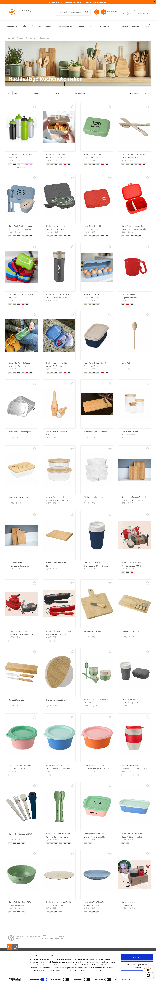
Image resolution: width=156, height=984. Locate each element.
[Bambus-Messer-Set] (21, 672)
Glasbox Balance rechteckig (19, 497)
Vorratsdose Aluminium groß (20, 431)
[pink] (27, 164)
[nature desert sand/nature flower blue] (127, 775)
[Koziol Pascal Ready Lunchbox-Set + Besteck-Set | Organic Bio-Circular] (59, 198)
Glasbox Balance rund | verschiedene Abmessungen (57, 498)
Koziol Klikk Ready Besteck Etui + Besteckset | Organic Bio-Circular (21, 364)
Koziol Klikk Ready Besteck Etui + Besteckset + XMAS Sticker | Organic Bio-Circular (58, 634)
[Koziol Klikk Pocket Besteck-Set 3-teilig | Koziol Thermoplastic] (59, 806)
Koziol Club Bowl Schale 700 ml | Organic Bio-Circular (21, 903)
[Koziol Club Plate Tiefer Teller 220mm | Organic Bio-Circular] (96, 874)
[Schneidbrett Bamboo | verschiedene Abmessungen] (21, 535)
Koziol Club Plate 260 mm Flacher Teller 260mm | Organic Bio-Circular (59, 905)
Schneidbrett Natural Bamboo (95, 431)
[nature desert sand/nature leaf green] (132, 775)
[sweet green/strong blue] (85, 775)
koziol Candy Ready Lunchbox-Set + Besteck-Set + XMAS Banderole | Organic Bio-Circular (134, 565)
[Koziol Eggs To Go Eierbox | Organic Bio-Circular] (96, 267)
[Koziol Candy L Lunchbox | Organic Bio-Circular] (96, 127)
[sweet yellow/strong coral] (52, 775)
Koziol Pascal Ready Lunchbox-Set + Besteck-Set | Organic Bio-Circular (58, 229)
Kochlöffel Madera (129, 363)
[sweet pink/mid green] (10, 775)
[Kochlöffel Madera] (134, 335)
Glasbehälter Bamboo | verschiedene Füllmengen (131, 433)
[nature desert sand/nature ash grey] (123, 775)
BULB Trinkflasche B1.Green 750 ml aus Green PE (21, 156)
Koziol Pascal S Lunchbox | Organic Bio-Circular (56, 156)
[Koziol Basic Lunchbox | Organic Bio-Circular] (21, 267)
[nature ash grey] (56, 164)
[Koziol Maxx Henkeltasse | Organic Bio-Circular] (134, 267)
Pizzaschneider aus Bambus (56, 700)
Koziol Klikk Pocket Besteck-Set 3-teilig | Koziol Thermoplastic (58, 835)
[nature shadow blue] (69, 164)
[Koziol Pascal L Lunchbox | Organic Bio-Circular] (96, 198)
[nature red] (65, 164)
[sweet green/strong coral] (14, 775)
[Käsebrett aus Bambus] (96, 603)
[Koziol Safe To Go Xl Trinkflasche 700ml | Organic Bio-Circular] (59, 267)
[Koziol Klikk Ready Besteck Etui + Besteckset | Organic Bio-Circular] (21, 335)
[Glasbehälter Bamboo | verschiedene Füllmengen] (134, 404)
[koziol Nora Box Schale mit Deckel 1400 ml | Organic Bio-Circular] (134, 806)
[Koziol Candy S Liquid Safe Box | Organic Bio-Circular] (96, 335)
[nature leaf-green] (52, 164)
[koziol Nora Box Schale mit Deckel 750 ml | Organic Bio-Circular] (96, 806)
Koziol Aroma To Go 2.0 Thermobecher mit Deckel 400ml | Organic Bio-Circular (134, 768)
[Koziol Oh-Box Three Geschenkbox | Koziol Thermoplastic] (134, 672)
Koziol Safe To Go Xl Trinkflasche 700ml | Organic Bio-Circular (58, 296)
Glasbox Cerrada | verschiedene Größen (96, 498)
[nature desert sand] (48, 164)
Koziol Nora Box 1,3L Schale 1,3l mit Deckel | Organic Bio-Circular (96, 767)
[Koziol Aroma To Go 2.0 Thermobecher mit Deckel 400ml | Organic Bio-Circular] (134, 737)
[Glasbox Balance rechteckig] (21, 469)
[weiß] (10, 164)
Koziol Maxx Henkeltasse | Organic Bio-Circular (131, 296)
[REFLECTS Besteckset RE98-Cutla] (21, 806)
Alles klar (137, 957)
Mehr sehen (21, 167)
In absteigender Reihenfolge (149, 93)
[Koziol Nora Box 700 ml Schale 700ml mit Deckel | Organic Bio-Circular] (59, 737)
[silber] (18, 164)
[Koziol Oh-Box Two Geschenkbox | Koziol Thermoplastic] (96, 672)
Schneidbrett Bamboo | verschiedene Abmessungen (19, 564)
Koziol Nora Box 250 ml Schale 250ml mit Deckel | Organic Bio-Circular (21, 768)
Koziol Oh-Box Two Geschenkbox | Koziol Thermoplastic (96, 701)
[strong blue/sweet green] (48, 775)
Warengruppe (80, 93)
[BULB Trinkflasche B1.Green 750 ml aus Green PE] (21, 127)
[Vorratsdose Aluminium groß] (21, 404)
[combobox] (73, 12)
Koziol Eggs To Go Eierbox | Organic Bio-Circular (94, 296)
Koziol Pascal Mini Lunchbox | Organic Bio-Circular (57, 364)
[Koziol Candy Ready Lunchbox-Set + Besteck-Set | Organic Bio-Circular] (21, 198)
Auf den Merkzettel (34, 106)
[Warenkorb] (145, 26)
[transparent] (23, 164)
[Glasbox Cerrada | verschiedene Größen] (96, 469)
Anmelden (135, 26)
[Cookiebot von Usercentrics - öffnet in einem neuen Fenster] (15, 979)
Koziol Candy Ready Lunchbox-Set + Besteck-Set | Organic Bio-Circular (20, 229)
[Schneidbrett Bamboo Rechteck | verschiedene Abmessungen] (134, 469)
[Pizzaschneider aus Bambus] (59, 672)
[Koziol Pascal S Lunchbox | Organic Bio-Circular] (59, 127)
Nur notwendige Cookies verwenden (137, 966)
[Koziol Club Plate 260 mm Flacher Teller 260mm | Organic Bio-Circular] (59, 874)
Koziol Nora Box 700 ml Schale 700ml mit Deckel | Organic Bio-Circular (58, 768)
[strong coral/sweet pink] (90, 775)
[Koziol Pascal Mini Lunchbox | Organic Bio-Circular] (59, 335)
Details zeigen (121, 979)
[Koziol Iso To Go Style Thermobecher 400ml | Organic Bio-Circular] (96, 535)
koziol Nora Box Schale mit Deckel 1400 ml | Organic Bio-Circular (133, 836)
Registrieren (125, 26)
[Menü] (152, 967)
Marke (57, 93)
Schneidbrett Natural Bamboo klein (58, 564)
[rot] (14, 843)
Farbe (36, 93)
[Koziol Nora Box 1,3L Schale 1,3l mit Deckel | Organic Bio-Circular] (96, 737)
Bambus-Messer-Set (16, 700)
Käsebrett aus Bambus (92, 631)
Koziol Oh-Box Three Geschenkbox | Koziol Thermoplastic (130, 702)
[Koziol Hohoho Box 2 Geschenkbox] (134, 874)
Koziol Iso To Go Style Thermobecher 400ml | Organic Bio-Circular (96, 565)
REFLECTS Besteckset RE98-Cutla (21, 834)
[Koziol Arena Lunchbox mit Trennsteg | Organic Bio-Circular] (134, 198)
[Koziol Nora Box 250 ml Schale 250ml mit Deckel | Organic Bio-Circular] (21, 737)
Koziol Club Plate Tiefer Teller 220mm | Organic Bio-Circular (95, 903)
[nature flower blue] (60, 164)
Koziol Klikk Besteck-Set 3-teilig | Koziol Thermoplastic (134, 156)
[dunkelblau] (23, 843)
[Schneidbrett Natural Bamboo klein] (59, 535)
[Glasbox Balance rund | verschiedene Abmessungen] (59, 469)
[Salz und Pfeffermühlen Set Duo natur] (59, 404)
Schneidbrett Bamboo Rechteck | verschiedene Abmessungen (134, 498)
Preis (15, 93)
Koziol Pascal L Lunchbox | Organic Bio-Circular (94, 227)
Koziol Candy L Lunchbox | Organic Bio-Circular (94, 156)
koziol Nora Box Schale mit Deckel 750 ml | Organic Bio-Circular (94, 836)
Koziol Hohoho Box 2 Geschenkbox (130, 903)
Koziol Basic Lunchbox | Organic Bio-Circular (21, 296)
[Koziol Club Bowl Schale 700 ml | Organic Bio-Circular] (21, 874)
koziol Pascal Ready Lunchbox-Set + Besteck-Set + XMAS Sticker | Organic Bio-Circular (21, 634)
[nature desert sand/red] (136, 775)
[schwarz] (14, 164)
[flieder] (31, 164)
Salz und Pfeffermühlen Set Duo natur (58, 433)
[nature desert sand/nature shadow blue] (140, 775)
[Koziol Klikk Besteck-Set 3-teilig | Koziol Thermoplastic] (134, 127)
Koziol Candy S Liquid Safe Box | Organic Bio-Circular (96, 364)
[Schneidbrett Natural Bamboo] (96, 404)
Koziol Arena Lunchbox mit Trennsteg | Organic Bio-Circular (134, 227)
